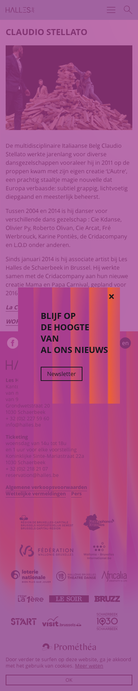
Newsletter (61, 374)
